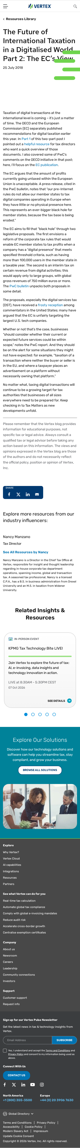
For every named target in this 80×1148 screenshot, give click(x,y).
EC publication (47, 170)
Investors (9, 986)
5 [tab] (54, 720)
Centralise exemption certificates (24, 938)
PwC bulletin (19, 292)
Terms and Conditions (58, 1056)
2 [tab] (33, 720)
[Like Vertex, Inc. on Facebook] (4, 1090)
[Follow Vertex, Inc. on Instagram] (42, 1090)
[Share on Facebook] (9, 500)
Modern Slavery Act (15, 1136)
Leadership (10, 974)
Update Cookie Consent (18, 1141)
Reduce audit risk (14, 925)
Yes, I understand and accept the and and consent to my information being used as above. (41, 1060)
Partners (8, 889)
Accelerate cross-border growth (24, 931)
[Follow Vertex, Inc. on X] (14, 1090)
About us (9, 955)
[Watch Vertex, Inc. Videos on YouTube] (32, 1090)
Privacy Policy (15, 1059)
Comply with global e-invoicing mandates (30, 919)
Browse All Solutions (40, 775)
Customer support (15, 1003)
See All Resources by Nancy (25, 558)
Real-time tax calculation (19, 906)
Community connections (19, 980)
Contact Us (16, 1081)
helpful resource (36, 150)
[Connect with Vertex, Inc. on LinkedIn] (23, 1090)
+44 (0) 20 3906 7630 (56, 1105)
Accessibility (11, 1132)
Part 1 (26, 144)
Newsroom (10, 961)
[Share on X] (18, 500)
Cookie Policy (33, 1132)
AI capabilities (12, 870)
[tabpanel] (40, 673)
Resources (10, 883)
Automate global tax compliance (24, 912)
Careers (8, 967)
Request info (11, 1009)
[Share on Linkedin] (27, 500)
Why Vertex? (11, 857)
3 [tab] (40, 720)
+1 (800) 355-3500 (17, 1105)
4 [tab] (47, 720)
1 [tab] (26, 720)
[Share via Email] (37, 500)
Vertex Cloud (11, 864)
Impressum (40, 1136)
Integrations (11, 877)
